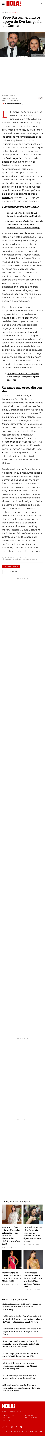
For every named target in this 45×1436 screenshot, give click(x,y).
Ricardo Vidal (8, 96)
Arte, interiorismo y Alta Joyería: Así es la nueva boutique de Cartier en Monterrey (21, 1306)
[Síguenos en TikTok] (21, 1427)
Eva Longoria (12, 572)
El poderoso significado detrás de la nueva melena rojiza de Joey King (19, 1377)
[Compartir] (41, 98)
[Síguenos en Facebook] (3, 1427)
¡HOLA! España (8, 1415)
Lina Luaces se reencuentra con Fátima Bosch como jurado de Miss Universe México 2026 (33, 1279)
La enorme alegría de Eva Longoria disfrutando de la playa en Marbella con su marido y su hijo (25, 224)
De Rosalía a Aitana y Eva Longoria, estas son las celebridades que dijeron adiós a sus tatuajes (33, 1234)
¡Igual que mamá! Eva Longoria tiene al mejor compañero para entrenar (23, 376)
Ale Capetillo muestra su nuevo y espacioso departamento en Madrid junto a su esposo (19, 1366)
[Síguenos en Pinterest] (17, 1427)
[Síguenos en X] (7, 1427)
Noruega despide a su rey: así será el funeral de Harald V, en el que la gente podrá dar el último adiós (20, 1343)
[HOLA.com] (22, 1406)
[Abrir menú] (3, 4)
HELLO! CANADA (31, 1418)
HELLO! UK (6, 1420)
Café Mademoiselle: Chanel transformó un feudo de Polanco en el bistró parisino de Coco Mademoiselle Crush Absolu (22, 1319)
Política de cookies (31, 1431)
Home (4, 12)
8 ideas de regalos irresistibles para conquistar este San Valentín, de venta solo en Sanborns (21, 1388)
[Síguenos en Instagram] (12, 1427)
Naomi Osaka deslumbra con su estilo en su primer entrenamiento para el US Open (21, 1331)
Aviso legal (9, 1431)
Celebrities (13, 12)
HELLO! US (29, 1415)
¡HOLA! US (6, 1418)
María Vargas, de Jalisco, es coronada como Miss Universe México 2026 (12, 1276)
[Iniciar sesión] (42, 4)
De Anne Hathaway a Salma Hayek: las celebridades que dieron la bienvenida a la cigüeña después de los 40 (11, 1235)
